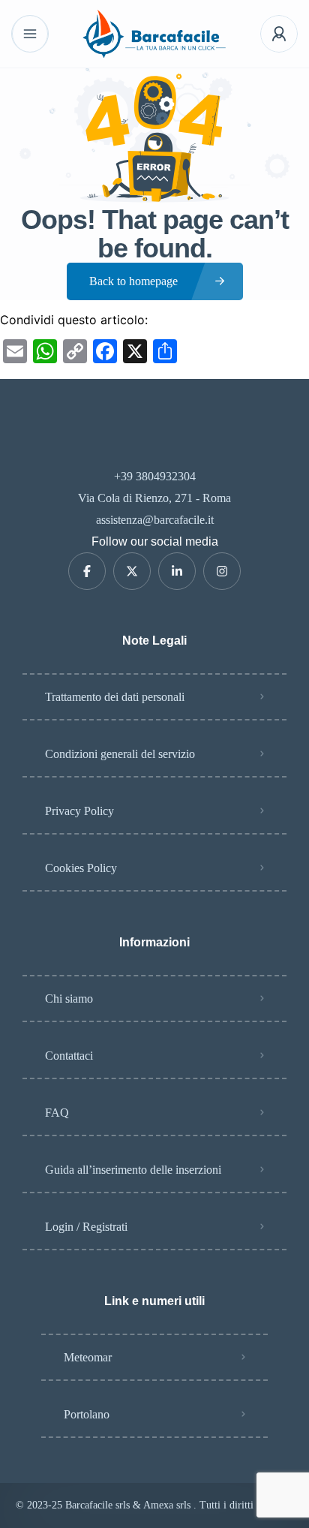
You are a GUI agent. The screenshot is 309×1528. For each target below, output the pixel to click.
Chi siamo (69, 998)
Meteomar (88, 1357)
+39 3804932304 (155, 476)
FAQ (57, 1112)
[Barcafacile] (154, 34)
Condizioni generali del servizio (120, 753)
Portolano (87, 1414)
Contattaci (69, 1055)
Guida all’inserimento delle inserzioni (133, 1169)
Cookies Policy (81, 868)
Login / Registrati (86, 1226)
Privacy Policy (79, 811)
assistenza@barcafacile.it (155, 519)
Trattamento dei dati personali (114, 696)
